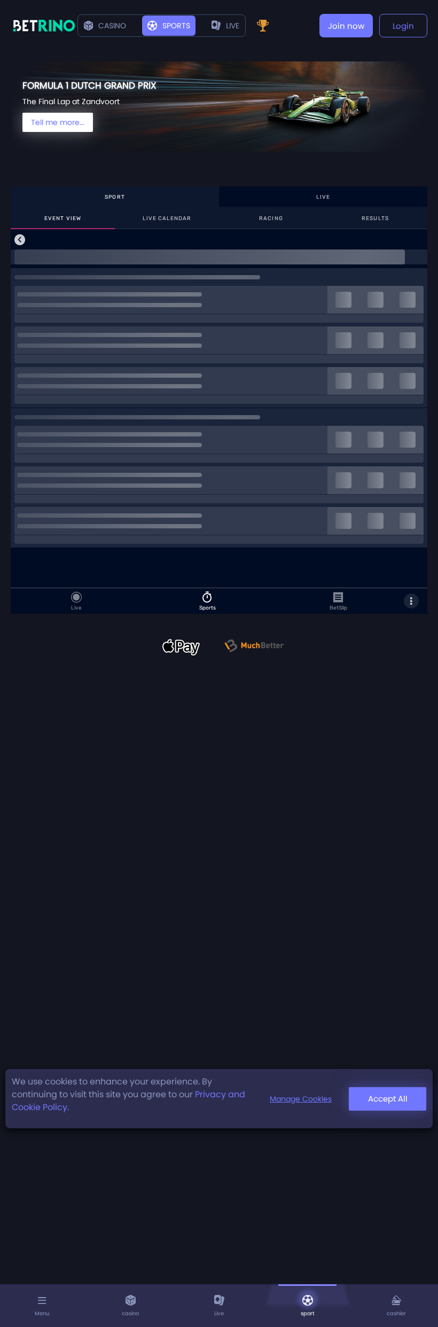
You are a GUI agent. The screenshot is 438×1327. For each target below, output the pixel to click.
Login (403, 26)
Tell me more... (57, 122)
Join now (346, 26)
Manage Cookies (301, 1099)
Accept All (388, 1098)
